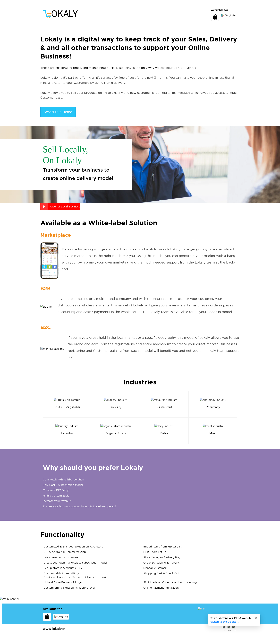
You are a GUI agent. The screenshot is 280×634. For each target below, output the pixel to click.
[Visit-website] (217, 610)
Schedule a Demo (58, 112)
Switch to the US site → (224, 621)
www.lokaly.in (54, 629)
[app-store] (60, 14)
